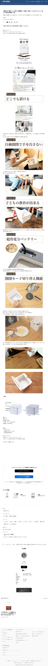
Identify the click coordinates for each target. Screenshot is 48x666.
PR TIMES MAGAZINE (19, 638)
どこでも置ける (13, 524)
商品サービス (6, 510)
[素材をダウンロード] (15, 22)
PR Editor (17, 642)
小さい (30, 521)
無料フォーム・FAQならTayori (37, 633)
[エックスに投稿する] (7, 22)
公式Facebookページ (5, 647)
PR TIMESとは (4, 632)
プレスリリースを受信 (30, 1)
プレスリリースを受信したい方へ (7, 637)
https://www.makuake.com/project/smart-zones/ (14, 31)
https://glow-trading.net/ (7, 529)
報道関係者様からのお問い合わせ (35, 660)
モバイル (11, 3)
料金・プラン (4, 635)
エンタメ (19, 3)
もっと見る (45, 598)
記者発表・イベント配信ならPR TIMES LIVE (23, 635)
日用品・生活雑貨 (12, 516)
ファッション (30, 3)
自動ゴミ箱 (42, 521)
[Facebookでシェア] (9, 22)
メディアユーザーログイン (24, 470)
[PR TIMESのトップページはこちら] (6, 1)
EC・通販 (5, 516)
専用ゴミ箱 (6, 524)
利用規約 (27, 660)
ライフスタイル (37, 3)
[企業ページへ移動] (24, 556)
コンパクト (6, 521)
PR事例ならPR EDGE (35, 635)
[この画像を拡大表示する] (7, 495)
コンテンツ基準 (22, 660)
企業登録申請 (37, 1)
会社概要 (8, 660)
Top (1, 3)
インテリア (25, 521)
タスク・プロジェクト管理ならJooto (37, 631)
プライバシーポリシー (14, 660)
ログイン (43, 1)
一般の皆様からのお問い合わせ (29, 662)
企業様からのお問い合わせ (18, 662)
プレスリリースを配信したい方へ (7, 639)
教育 (15, 521)
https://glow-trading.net (27, 573)
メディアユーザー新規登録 (24, 476)
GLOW (13, 544)
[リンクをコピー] (17, 22)
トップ (3, 544)
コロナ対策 (36, 521)
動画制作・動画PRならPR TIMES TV (21, 633)
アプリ (15, 3)
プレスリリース (8, 544)
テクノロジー (6, 3)
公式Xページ (4, 652)
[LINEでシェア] (11, 22)
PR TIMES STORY (18, 631)
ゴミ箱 (19, 521)
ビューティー (24, 3)
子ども (11, 521)
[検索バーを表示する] (46, 1)
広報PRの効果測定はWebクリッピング (22, 640)
